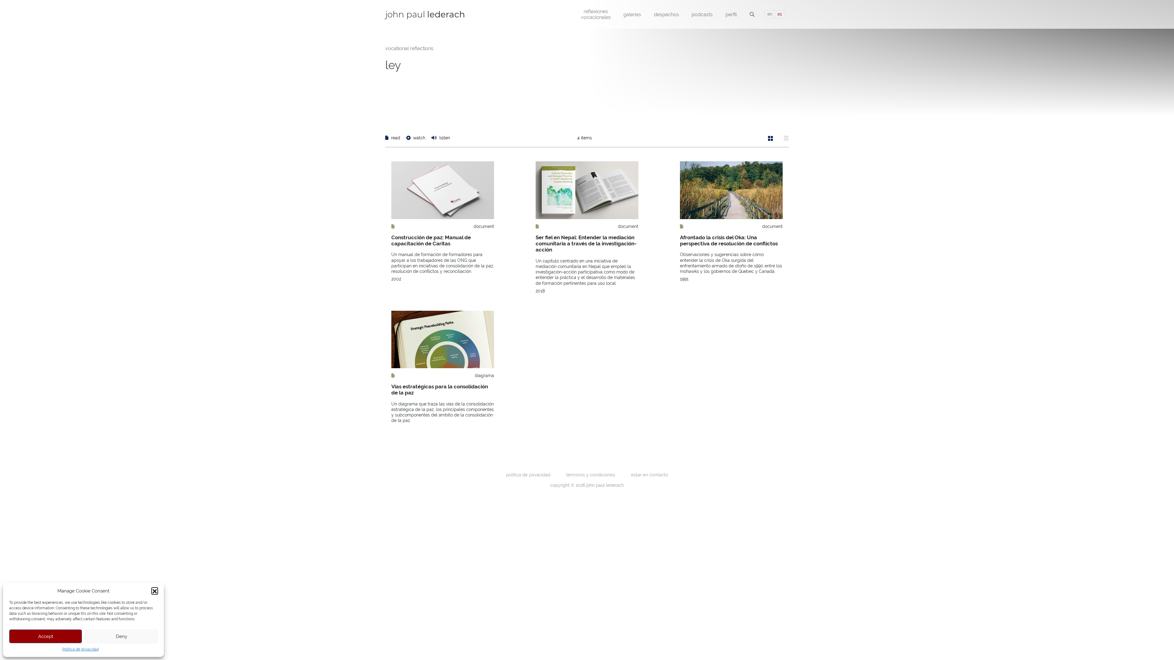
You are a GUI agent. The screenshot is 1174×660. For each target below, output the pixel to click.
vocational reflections (409, 48)
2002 (396, 279)
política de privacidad (528, 474)
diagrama (484, 375)
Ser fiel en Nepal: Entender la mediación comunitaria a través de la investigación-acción (586, 243)
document (484, 226)
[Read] (393, 226)
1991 (684, 279)
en (769, 14)
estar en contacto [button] (649, 474)
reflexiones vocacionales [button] (596, 14)
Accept (45, 636)
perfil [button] (731, 14)
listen (444, 137)
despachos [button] (666, 14)
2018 (540, 290)
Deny (121, 636)
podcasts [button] (702, 14)
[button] (155, 591)
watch (419, 137)
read (395, 137)
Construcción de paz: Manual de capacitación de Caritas (431, 240)
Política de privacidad (80, 649)
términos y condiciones (590, 474)
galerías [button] (632, 14)
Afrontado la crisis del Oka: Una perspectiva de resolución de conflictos (729, 240)
